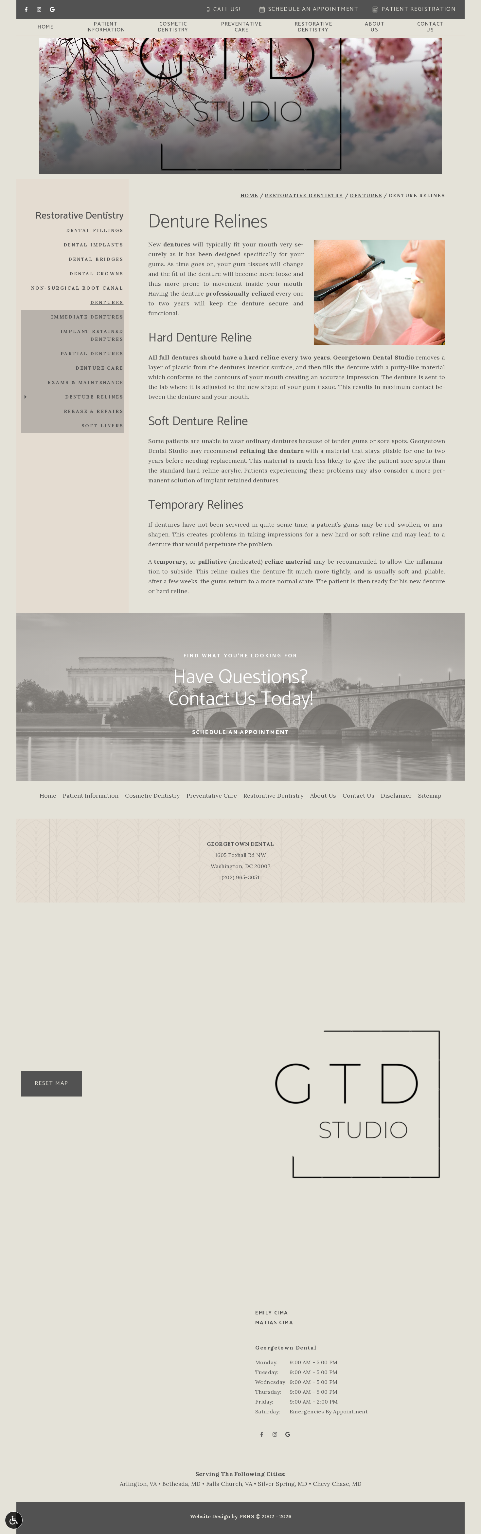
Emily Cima (271, 1313)
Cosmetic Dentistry (152, 795)
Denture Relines (94, 397)
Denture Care (100, 368)
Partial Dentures (92, 354)
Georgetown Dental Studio (373, 357)
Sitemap (429, 795)
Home (45, 27)
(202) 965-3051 (241, 877)
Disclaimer (396, 795)
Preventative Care (212, 795)
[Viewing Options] (14, 1520)
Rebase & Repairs (94, 411)
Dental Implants (93, 245)
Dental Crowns (96, 274)
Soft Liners (102, 426)
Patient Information (90, 795)
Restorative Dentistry (304, 195)
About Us (323, 795)
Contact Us (358, 795)
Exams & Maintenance (85, 382)
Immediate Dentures (87, 317)
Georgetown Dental (240, 844)
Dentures (366, 195)
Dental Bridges (95, 259)
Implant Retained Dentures (92, 335)
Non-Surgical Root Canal (77, 288)
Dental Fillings (95, 230)
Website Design (210, 1516)
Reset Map (51, 1083)
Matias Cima (274, 1322)
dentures (176, 244)
